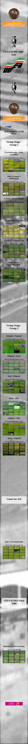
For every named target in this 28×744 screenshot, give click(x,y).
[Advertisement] (14, 304)
